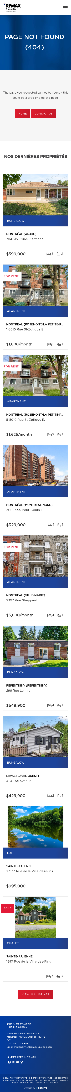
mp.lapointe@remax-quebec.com (33, 1047)
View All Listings (35, 994)
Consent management (47, 1083)
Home (23, 114)
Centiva (41, 1088)
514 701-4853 (20, 1044)
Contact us (43, 114)
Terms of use (27, 1083)
